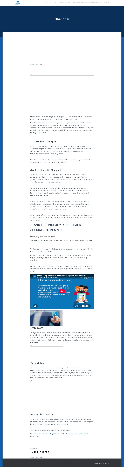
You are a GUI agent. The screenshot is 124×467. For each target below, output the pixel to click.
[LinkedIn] (38, 452)
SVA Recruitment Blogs (95, 3)
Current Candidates (65, 3)
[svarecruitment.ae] (18, 3)
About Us (48, 3)
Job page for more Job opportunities (48, 434)
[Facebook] (35, 452)
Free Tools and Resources (61, 430)
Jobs (56, 3)
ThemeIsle (107, 463)
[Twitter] (40, 452)
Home (32, 64)
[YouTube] (46, 452)
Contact (106, 3)
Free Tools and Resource (80, 3)
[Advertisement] (62, 50)
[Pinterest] (49, 452)
